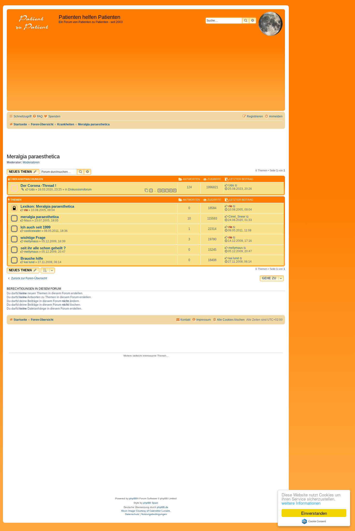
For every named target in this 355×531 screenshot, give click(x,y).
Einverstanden (314, 513)
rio (26, 210)
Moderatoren (31, 162)
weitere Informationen (301, 503)
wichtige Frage (33, 238)
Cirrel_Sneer (236, 216)
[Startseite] (33, 22)
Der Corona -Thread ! (38, 186)
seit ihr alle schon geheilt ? (43, 248)
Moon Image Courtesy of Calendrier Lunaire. (146, 510)
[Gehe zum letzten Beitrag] (236, 185)
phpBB (133, 498)
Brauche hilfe (32, 258)
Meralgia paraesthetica (33, 156)
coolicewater (32, 231)
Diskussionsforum (80, 189)
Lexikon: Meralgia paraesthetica (47, 206)
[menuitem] (38, 116)
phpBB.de (162, 507)
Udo (32, 189)
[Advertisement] (146, 73)
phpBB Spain (150, 502)
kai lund (29, 262)
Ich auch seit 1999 (35, 227)
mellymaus (31, 241)
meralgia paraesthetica (40, 217)
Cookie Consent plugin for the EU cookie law (314, 521)
